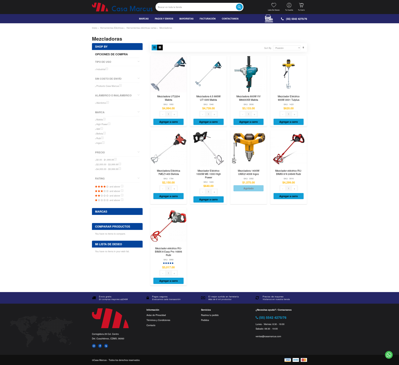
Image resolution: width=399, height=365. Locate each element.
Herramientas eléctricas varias (141, 27)
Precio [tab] (100, 152)
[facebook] (100, 346)
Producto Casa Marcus (109, 85)
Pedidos (205, 320)
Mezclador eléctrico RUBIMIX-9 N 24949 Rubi (288, 172)
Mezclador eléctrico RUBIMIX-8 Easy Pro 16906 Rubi (168, 251)
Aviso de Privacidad (156, 315)
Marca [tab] (100, 112)
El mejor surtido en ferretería (223, 296)
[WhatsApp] (389, 355)
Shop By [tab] (101, 47)
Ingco (100, 142)
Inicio (94, 27)
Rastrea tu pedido (210, 315)
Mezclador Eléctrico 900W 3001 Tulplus (289, 98)
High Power (103, 124)
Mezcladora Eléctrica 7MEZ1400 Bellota (168, 172)
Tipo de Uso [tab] (103, 62)
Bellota (101, 133)
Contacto (151, 325)
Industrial (102, 69)
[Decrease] (162, 114)
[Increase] (174, 114)
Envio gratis (105, 296)
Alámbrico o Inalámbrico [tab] (113, 95)
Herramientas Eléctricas (112, 27)
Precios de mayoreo (273, 296)
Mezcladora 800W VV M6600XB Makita (248, 98)
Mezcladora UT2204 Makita (168, 98)
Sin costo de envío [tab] (108, 78)
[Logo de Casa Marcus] (122, 7)
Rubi (99, 138)
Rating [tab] (100, 178)
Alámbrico (102, 102)
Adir (99, 128)
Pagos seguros (160, 296)
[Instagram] (94, 346)
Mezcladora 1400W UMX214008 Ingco (248, 172)
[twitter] (106, 346)
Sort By (267, 48)
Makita (101, 119)
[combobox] (199, 7)
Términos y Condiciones (158, 320)
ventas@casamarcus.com (268, 336)
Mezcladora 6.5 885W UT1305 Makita (208, 98)
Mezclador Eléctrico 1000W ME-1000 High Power (208, 174)
